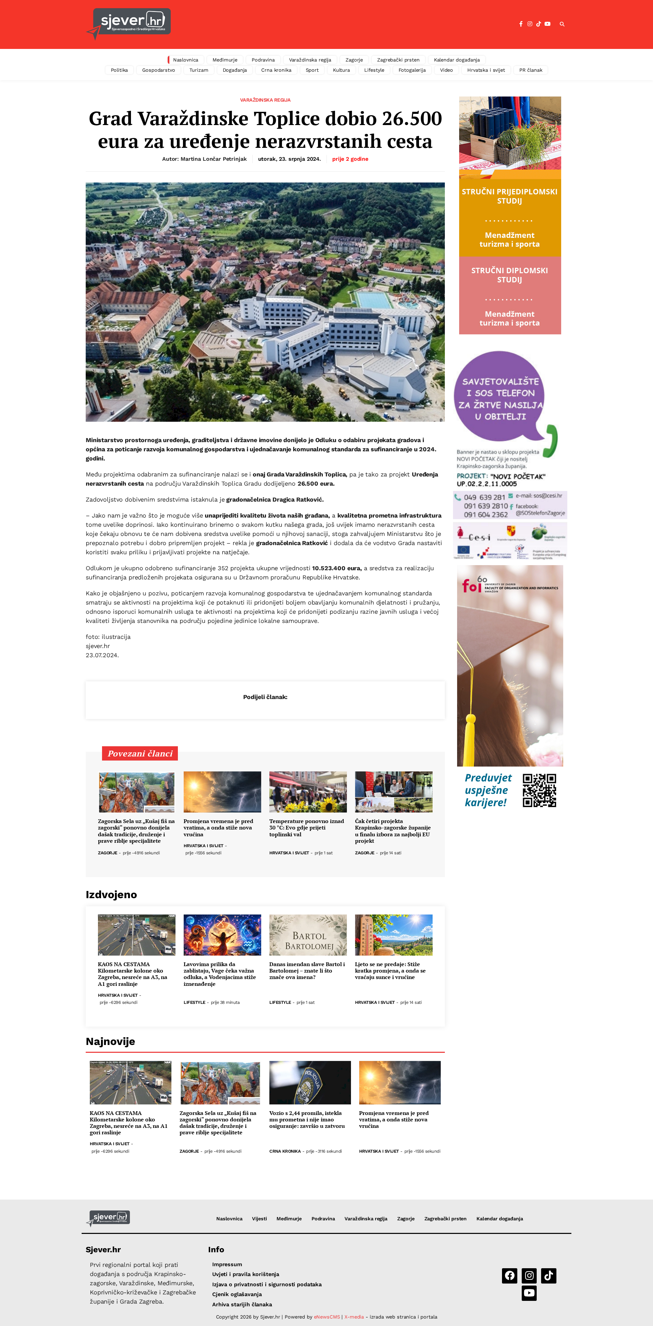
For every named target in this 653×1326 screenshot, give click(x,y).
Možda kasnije (329, 41)
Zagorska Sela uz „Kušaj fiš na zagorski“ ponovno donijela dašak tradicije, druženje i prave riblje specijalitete (136, 831)
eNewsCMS (327, 1317)
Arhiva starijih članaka (242, 1304)
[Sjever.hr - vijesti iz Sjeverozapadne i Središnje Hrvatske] (108, 1218)
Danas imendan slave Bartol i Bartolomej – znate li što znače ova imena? (307, 971)
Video (446, 70)
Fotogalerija (412, 70)
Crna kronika (276, 70)
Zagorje (354, 60)
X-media (355, 1317)
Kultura (341, 70)
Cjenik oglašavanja (237, 1294)
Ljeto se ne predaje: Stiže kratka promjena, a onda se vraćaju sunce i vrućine (390, 971)
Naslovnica (186, 60)
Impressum (227, 1264)
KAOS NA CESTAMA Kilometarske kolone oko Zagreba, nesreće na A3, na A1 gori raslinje (132, 974)
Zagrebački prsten (398, 60)
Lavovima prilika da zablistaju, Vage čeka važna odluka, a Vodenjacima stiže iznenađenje (220, 974)
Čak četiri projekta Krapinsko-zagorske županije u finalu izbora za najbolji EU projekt (393, 831)
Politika (119, 70)
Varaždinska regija (310, 60)
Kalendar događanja (457, 60)
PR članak (530, 70)
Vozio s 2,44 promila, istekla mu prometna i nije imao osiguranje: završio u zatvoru (307, 1120)
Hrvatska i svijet (486, 70)
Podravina (263, 60)
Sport (312, 70)
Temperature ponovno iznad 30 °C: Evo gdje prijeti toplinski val (306, 828)
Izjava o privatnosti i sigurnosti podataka (267, 1284)
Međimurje (225, 60)
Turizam (198, 70)
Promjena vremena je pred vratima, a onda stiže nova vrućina (218, 828)
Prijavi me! (383, 42)
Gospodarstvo (158, 70)
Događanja (235, 70)
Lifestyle (374, 70)
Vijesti (259, 1218)
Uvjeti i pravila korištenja (245, 1274)
